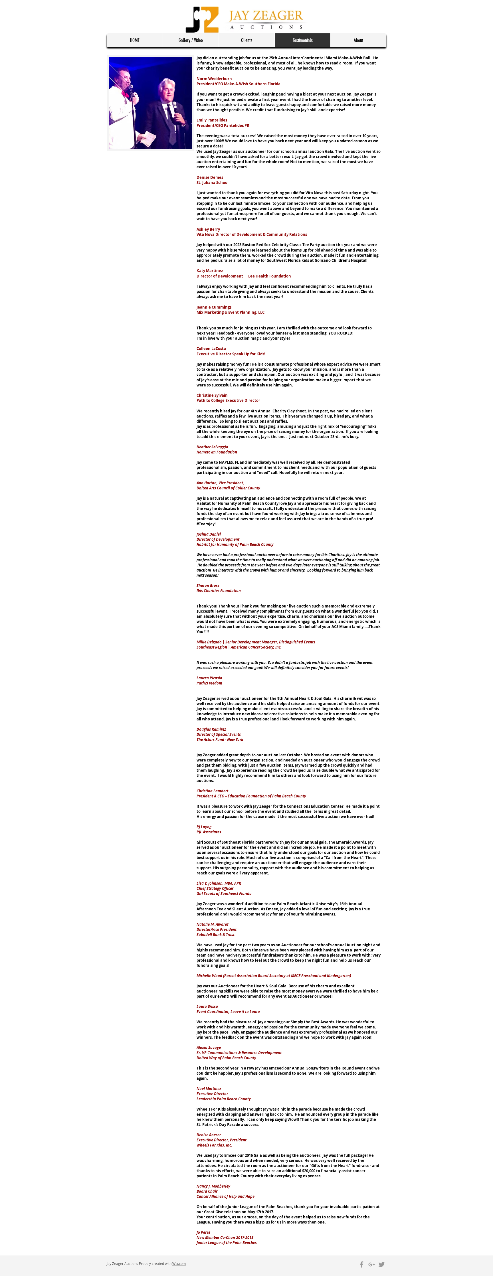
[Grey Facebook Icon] (361, 1264)
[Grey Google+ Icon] (371, 1264)
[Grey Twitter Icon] (381, 1264)
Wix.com (179, 1263)
